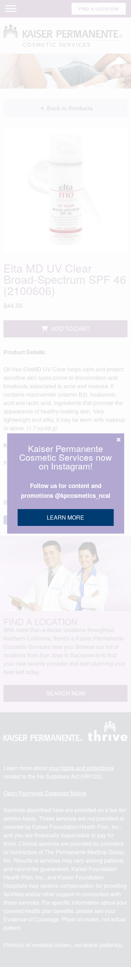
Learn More (65, 517)
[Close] (118, 439)
